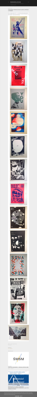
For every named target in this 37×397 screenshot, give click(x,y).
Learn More (17, 396)
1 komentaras (12, 368)
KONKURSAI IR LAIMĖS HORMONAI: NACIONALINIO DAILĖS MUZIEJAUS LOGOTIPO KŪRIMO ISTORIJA (18, 387)
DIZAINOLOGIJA (15, 2)
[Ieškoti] (28, 2)
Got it (21, 396)
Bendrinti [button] (9, 368)
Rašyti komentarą (10, 348)
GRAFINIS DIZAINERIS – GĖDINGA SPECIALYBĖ (18, 367)
